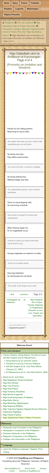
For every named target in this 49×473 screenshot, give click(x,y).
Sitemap (43, 468)
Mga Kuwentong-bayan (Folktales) (18, 397)
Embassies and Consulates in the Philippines (22, 427)
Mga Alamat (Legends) (13, 394)
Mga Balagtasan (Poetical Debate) (18, 380)
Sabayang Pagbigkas (12, 412)
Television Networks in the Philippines (19, 433)
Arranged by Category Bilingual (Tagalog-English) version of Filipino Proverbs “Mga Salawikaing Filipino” (23, 32)
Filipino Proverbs (12, 14)
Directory (16, 423)
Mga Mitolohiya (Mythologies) (15, 403)
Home (6, 3)
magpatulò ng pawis (16, 328)
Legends (19, 9)
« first (11, 294)
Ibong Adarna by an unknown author (21, 361)
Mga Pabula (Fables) (12, 415)
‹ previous (23, 294)
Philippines (9, 23)
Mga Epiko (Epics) (11, 400)
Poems (24, 3)
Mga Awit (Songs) (10, 383)
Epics (15, 3)
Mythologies (33, 9)
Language (16, 445)
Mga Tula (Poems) (11, 386)
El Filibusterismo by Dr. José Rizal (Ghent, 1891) (27, 372)
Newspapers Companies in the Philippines (21, 430)
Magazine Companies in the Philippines (20, 436)
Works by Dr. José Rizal (13, 377)
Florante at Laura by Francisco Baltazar (23, 363)
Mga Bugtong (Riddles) (13, 406)
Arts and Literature (25, 23)
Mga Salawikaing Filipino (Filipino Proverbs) (22, 418)
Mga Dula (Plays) (10, 389)
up (24, 300)
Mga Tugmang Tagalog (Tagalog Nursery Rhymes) (25, 409)
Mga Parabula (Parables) (14, 392)
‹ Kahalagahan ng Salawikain (13, 301)
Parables (8, 9)
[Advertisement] (24, 101)
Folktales (35, 3)
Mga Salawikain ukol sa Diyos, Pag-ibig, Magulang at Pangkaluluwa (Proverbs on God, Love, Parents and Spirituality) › (35, 308)
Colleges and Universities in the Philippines (21, 439)
